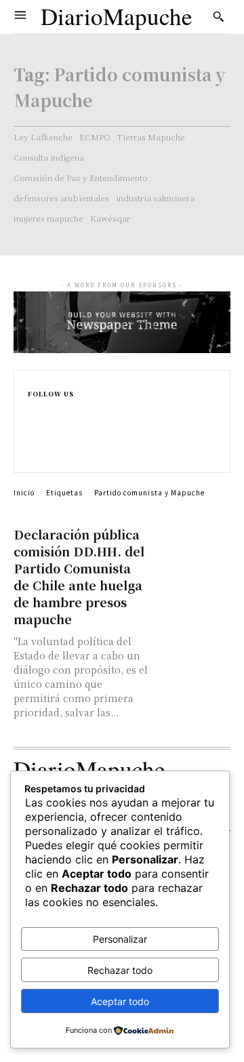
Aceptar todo (120, 1001)
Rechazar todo (119, 970)
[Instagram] (33, 424)
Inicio (24, 492)
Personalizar (120, 939)
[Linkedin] (33, 439)
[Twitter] (33, 453)
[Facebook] (33, 410)
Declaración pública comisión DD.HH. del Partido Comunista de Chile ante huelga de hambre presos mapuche (79, 576)
